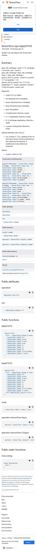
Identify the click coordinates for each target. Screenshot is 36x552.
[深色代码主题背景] (29, 292)
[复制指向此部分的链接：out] (7, 303)
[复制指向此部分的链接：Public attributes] (21, 282)
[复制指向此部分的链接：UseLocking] (14, 456)
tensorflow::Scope (26, 164)
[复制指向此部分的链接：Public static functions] (28, 450)
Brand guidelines (7, 527)
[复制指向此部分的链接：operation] (13, 288)
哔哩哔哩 (4, 509)
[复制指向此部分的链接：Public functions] (21, 320)
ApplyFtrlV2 (6, 164)
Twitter (4, 506)
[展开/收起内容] (4, 42)
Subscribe (29, 542)
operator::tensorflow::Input (13, 239)
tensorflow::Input (19, 166)
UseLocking (6, 256)
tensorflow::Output (11, 222)
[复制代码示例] (32, 292)
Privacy (10, 538)
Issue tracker (6, 518)
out (3, 219)
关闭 (18, 24)
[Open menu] (3, 2)
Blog (3, 499)
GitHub (4, 503)
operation (6, 211)
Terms (4, 538)
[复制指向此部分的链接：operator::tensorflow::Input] (29, 418)
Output (8, 154)
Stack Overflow (6, 524)
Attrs (21, 133)
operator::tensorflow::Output (14, 244)
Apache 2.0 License (7, 482)
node (4, 232)
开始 (18, 30)
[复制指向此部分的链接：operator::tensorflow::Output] (31, 433)
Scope (14, 95)
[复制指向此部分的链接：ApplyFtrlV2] (14, 326)
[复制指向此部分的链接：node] (8, 402)
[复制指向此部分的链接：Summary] (14, 63)
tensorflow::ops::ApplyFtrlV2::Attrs (13, 270)
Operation (6, 215)
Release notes (6, 521)
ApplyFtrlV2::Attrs (9, 201)
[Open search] (28, 2)
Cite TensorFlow (7, 531)
